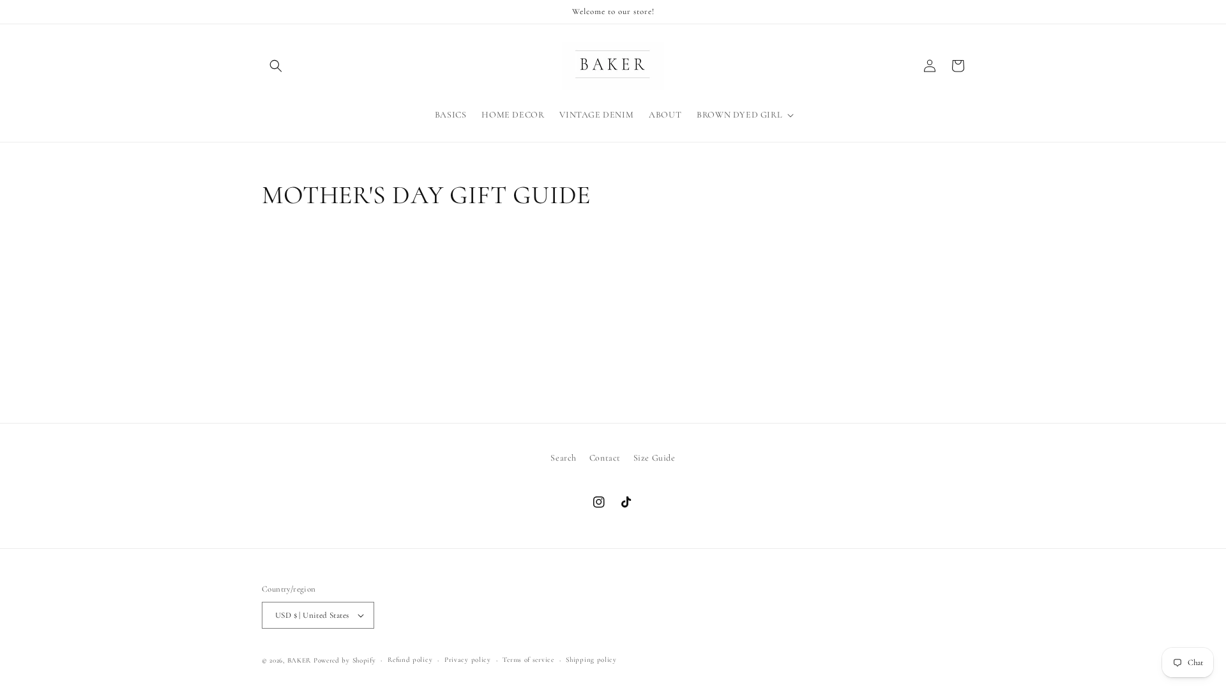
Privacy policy (467, 660)
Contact (605, 457)
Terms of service (528, 660)
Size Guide (654, 457)
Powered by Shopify (345, 660)
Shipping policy (591, 660)
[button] (276, 66)
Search (563, 457)
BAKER (299, 660)
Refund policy (410, 660)
